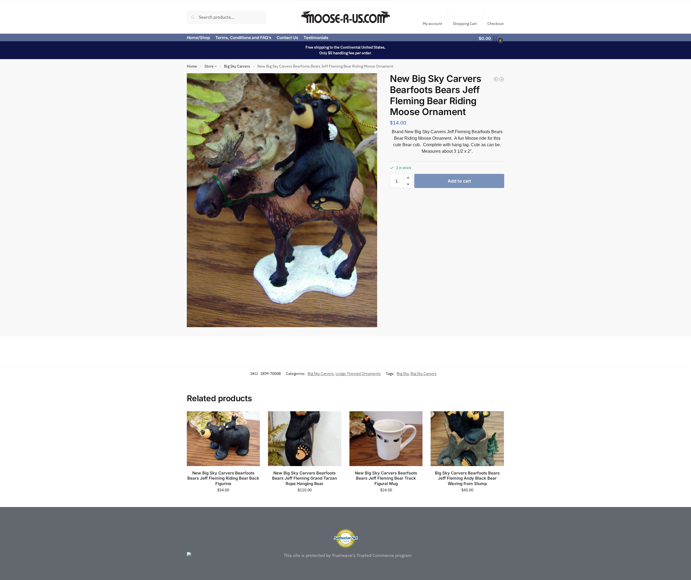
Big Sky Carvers (237, 66)
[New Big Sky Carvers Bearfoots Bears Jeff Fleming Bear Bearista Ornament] (496, 79)
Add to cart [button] (223, 501)
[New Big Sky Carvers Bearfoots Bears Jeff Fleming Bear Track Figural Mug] (386, 438)
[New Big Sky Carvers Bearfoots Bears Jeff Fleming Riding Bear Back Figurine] (223, 438)
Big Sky (403, 373)
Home (192, 66)
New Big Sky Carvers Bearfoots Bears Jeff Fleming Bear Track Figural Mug (386, 478)
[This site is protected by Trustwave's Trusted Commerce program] (345, 555)
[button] (491, 38)
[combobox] (226, 16)
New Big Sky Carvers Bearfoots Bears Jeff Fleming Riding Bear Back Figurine (223, 478)
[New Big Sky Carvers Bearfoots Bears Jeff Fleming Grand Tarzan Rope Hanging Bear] (304, 438)
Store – (210, 66)
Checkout (495, 23)
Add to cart (459, 181)
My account (432, 23)
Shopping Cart (465, 23)
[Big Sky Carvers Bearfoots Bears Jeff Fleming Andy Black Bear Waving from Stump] (467, 438)
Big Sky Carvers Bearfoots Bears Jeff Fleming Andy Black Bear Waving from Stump (467, 478)
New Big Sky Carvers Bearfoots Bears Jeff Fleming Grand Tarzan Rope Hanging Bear (304, 478)
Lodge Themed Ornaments (358, 373)
